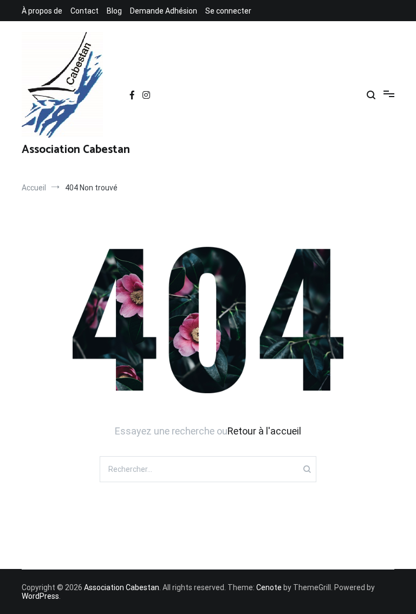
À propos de (42, 11)
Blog (114, 11)
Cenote (269, 587)
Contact (84, 11)
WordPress (40, 596)
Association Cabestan (76, 149)
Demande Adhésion (163, 11)
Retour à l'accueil (264, 431)
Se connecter (228, 11)
